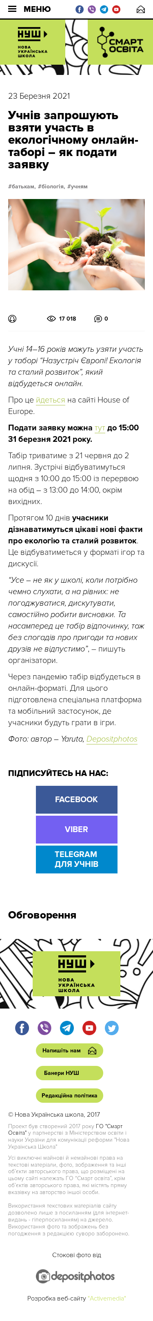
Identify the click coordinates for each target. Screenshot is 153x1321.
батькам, (24, 186)
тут (100, 428)
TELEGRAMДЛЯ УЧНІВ (76, 859)
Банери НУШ (61, 1073)
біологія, (53, 186)
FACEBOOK (76, 800)
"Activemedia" (107, 1298)
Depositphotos (111, 739)
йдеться (50, 400)
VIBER (76, 830)
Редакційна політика (70, 1095)
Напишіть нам (141, 9)
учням (79, 186)
